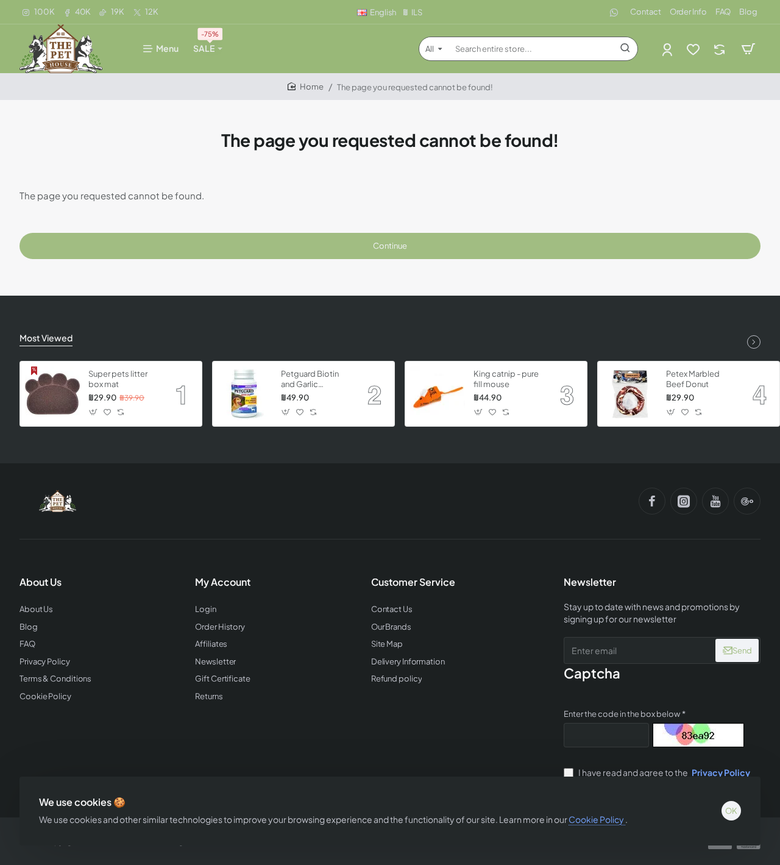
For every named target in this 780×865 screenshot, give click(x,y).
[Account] (668, 49)
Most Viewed (46, 337)
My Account (222, 582)
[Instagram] (683, 501)
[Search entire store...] (625, 48)
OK (731, 811)
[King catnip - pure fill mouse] (437, 393)
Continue (390, 246)
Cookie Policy (597, 819)
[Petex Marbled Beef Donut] (630, 393)
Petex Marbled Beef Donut (693, 379)
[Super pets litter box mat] (52, 393)
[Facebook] (652, 501)
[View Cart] (748, 49)
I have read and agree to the (663, 772)
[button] (93, 412)
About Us (41, 582)
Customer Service (413, 582)
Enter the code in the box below (622, 714)
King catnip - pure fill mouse (506, 379)
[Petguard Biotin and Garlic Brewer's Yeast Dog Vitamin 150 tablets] (245, 393)
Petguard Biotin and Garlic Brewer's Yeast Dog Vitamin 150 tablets (311, 379)
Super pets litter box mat (117, 379)
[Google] (747, 501)
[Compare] (720, 49)
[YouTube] (715, 501)
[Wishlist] (694, 49)
